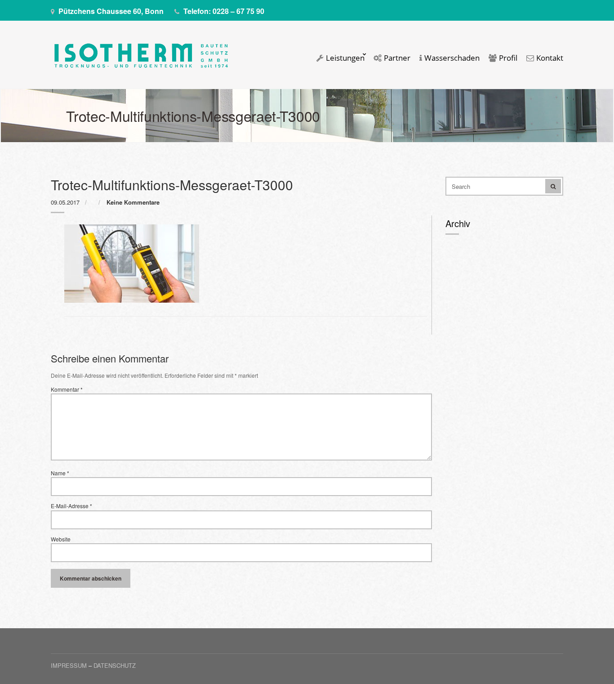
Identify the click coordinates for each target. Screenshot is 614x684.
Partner (396, 58)
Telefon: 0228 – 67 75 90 (223, 11)
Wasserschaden (451, 58)
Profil (507, 58)
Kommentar (67, 389)
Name (60, 473)
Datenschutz (114, 665)
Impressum (69, 665)
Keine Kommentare (133, 202)
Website (61, 539)
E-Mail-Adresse (71, 506)
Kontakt (548, 58)
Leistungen (344, 58)
